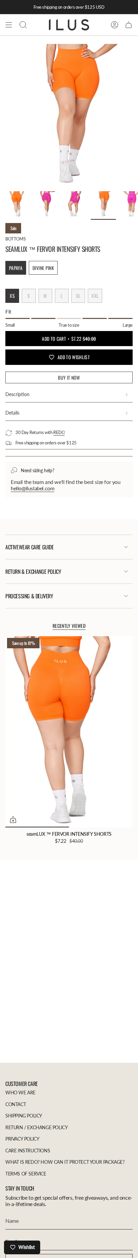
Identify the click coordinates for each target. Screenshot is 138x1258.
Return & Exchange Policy (33, 571)
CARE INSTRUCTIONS (27, 1150)
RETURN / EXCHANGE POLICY (36, 1127)
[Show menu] (8, 25)
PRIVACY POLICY (22, 1139)
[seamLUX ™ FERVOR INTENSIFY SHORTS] (69, 731)
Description (17, 394)
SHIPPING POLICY (23, 1115)
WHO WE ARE (20, 1092)
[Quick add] (13, 820)
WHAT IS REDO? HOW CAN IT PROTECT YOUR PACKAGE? (65, 1162)
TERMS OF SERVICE (25, 1174)
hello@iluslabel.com (32, 488)
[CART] (129, 25)
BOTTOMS (15, 238)
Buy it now (69, 377)
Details (12, 413)
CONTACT (15, 1104)
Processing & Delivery (29, 596)
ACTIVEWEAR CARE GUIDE (29, 547)
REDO (59, 432)
